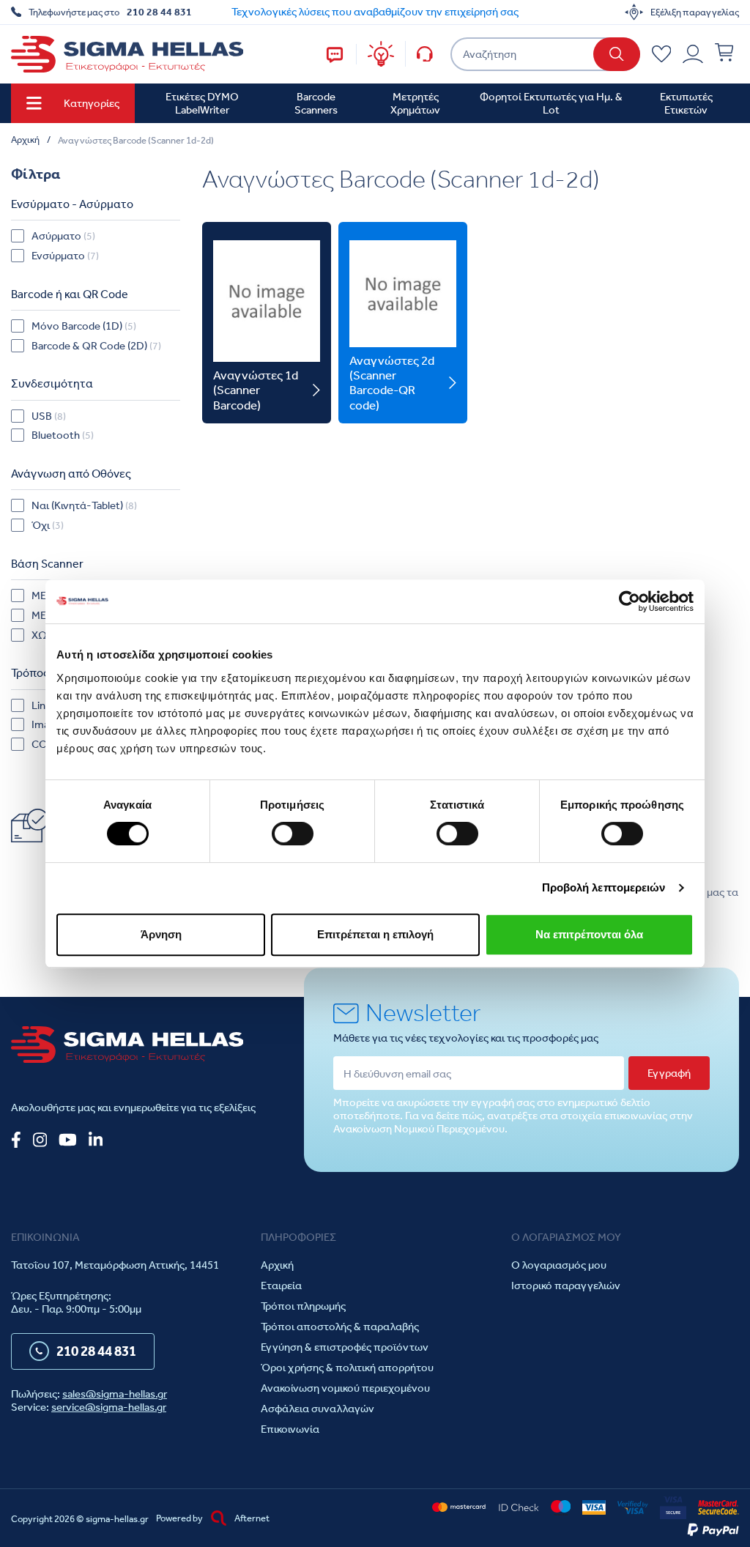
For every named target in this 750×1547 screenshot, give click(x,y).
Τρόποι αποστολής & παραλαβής (340, 1326)
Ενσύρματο (65, 255)
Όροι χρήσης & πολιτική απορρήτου (347, 1367)
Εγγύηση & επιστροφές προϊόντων (344, 1347)
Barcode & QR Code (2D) (96, 345)
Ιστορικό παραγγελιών (565, 1285)
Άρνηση (161, 934)
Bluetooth (62, 435)
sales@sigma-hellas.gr (114, 1394)
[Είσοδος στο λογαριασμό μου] (693, 54)
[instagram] (40, 1140)
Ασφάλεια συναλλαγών (317, 1408)
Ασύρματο (63, 235)
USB (48, 416)
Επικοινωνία (290, 1429)
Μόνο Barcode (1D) (83, 326)
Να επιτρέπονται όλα (589, 934)
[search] (616, 54)
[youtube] (68, 1140)
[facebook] (16, 1140)
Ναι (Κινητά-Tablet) (84, 505)
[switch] (292, 833)
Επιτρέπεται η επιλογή (375, 934)
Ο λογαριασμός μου (558, 1265)
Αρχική (277, 1265)
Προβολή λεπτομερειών (604, 887)
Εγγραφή (669, 1073)
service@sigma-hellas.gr (108, 1407)
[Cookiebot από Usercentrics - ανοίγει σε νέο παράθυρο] (629, 601)
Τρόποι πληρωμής (303, 1306)
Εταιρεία (281, 1285)
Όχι (47, 525)
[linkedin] (96, 1140)
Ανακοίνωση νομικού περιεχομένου (345, 1388)
